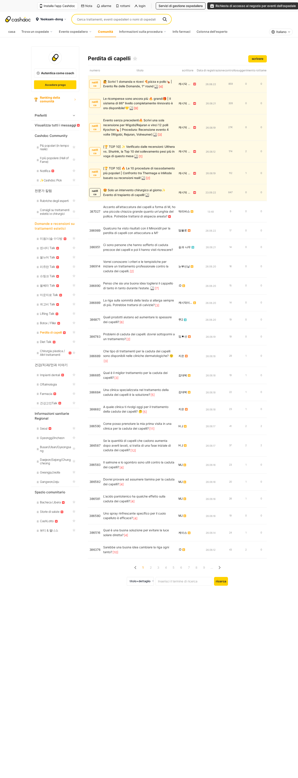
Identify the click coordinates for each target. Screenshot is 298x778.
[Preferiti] (135, 58)
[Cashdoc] (18, 19)
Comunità (105, 31)
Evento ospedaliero (73, 31)
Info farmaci (181, 31)
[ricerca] (164, 19)
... (212, 567)
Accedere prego (55, 84)
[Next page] (219, 567)
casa (11, 31)
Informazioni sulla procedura (141, 31)
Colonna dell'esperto (212, 31)
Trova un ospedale (35, 31)
